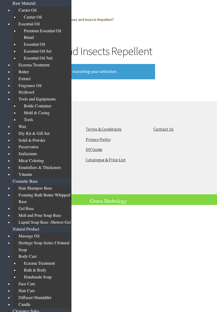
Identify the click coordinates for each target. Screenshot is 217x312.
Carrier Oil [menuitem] (28, 10)
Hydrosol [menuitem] (26, 92)
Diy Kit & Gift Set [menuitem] (34, 133)
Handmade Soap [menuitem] (38, 276)
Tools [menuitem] (28, 119)
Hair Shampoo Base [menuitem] (35, 188)
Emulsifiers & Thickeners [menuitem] (40, 167)
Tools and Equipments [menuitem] (37, 99)
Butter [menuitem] (24, 71)
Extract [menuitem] (24, 78)
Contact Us (163, 129)
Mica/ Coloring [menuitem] (31, 160)
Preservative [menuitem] (29, 146)
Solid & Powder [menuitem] (32, 140)
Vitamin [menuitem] (25, 174)
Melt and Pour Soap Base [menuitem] (40, 215)
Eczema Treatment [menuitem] (34, 64)
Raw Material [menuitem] (24, 3)
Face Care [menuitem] (27, 283)
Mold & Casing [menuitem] (37, 112)
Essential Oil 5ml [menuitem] (38, 58)
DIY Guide (94, 149)
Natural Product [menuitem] (26, 229)
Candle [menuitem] (24, 304)
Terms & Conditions (103, 129)
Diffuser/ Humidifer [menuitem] (35, 297)
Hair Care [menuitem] (27, 290)
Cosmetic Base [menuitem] (25, 181)
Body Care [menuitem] (28, 256)
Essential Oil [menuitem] (29, 23)
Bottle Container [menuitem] (37, 105)
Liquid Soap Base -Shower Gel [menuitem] (45, 222)
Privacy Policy (98, 139)
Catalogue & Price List (106, 159)
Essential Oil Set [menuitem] (37, 51)
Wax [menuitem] (22, 126)
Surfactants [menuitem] (28, 153)
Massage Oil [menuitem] (29, 235)
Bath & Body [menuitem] (35, 270)
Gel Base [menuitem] (26, 208)
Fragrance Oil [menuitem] (30, 85)
